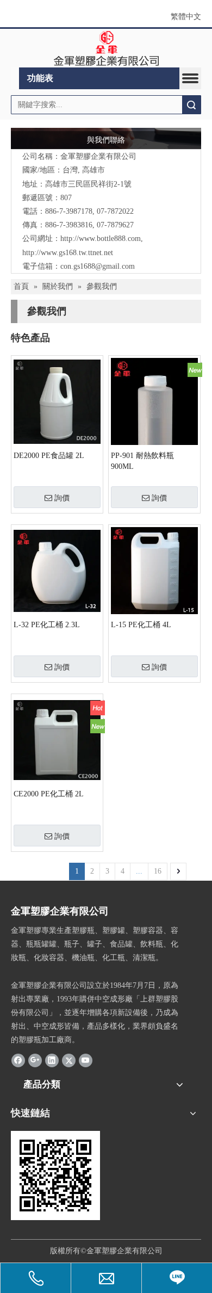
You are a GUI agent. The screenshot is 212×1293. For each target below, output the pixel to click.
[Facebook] (18, 1060)
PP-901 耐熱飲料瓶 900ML (142, 461)
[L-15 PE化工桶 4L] (154, 570)
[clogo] (106, 48)
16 (157, 871)
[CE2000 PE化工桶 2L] (57, 739)
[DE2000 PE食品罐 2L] (57, 401)
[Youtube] (85, 1060)
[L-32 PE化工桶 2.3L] (57, 570)
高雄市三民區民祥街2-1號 (88, 184)
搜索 (191, 105)
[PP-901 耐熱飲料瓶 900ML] (154, 432)
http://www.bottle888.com (100, 238)
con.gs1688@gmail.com (97, 266)
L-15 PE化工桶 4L (141, 625)
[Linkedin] (52, 1060)
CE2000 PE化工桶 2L (49, 794)
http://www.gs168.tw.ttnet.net (67, 253)
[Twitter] (69, 1060)
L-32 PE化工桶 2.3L (47, 625)
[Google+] (35, 1060)
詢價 (62, 497)
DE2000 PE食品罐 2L (49, 455)
